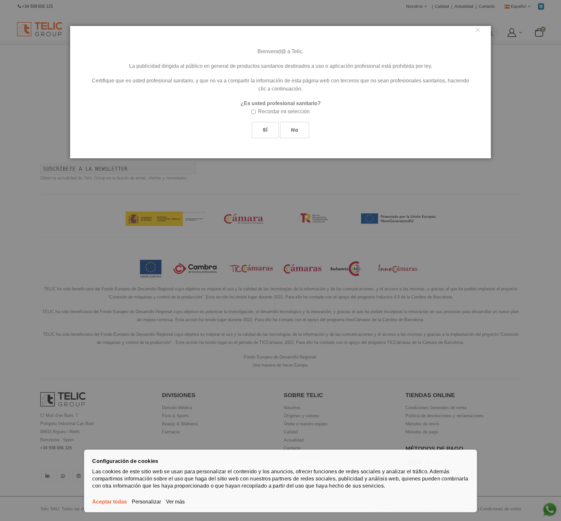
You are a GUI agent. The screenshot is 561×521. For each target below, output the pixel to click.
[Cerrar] (480, 32)
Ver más (175, 501)
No (294, 130)
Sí (265, 130)
